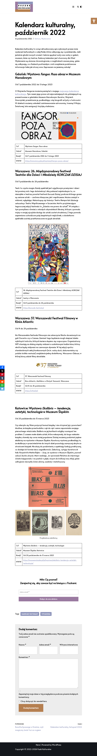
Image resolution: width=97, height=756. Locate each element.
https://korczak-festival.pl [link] (33, 308)
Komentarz (24, 657)
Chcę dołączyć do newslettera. (33, 701)
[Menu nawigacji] (73, 7)
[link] (94, 21)
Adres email (45, 644)
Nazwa (22, 644)
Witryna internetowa (69, 644)
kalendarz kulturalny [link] (30, 614)
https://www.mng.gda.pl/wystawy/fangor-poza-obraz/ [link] (46, 161)
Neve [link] (38, 744)
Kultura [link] (37, 38)
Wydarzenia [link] (46, 38)
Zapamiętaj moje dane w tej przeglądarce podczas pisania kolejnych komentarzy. (48, 695)
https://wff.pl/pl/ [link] (31, 390)
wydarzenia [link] (46, 614)
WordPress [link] (56, 744)
